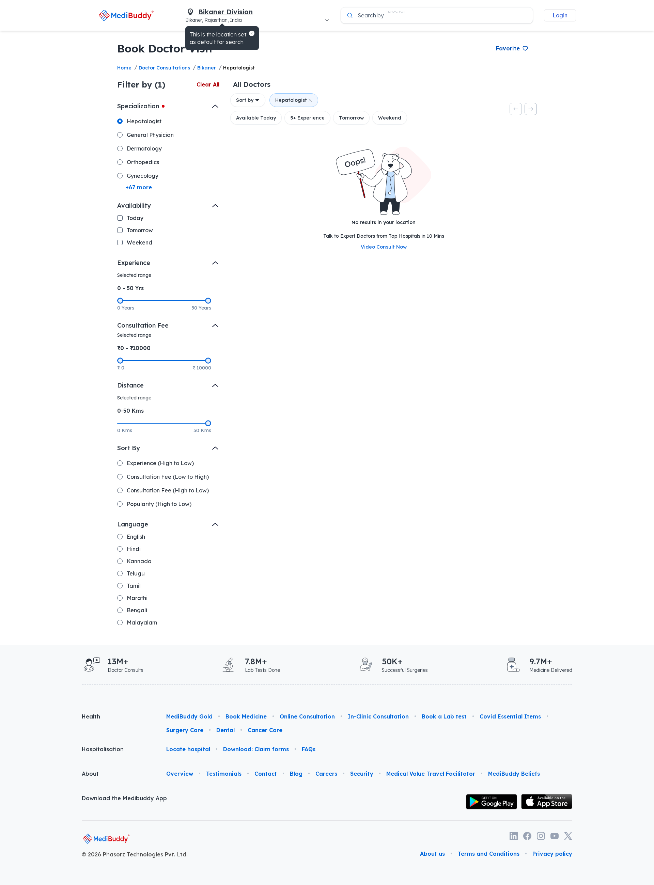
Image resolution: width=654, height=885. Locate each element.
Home (124, 68)
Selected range (134, 275)
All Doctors (251, 84)
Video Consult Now (384, 247)
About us (432, 853)
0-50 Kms (130, 410)
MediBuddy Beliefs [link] (514, 773)
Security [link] (361, 773)
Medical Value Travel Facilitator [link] (430, 773)
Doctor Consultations (164, 68)
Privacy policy (552, 853)
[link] (126, 15)
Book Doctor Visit (165, 48)
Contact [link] (265, 773)
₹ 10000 (201, 368)
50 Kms (202, 430)
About (90, 773)
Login (559, 15)
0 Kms (124, 430)
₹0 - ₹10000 (134, 348)
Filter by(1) (141, 84)
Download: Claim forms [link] (256, 749)
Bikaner (206, 68)
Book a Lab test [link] (444, 716)
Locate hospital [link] (188, 749)
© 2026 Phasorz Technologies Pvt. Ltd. (135, 854)
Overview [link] (179, 773)
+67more (138, 187)
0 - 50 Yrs (130, 288)
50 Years (201, 308)
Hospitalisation (103, 749)
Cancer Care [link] (265, 730)
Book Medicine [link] (246, 716)
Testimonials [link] (224, 773)
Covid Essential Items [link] (510, 716)
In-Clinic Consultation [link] (378, 716)
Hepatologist (239, 68)
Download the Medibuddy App (124, 798)
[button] (251, 33)
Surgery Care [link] (184, 730)
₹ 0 (120, 368)
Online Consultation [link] (307, 716)
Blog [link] (296, 773)
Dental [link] (225, 730)
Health (91, 716)
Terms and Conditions (488, 853)
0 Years (125, 308)
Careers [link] (326, 773)
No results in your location (384, 222)
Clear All (208, 84)
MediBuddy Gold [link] (189, 716)
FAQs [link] (308, 749)
